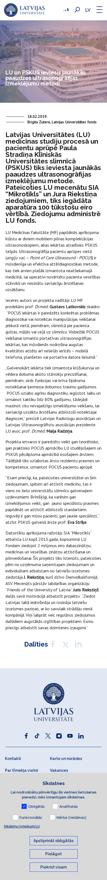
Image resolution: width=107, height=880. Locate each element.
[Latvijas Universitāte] (24, 10)
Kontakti (13, 758)
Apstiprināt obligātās (53, 841)
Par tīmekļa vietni (21, 770)
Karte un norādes (66, 758)
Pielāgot (53, 854)
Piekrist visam (53, 867)
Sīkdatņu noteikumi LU (22, 826)
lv (88, 10)
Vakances (59, 770)
